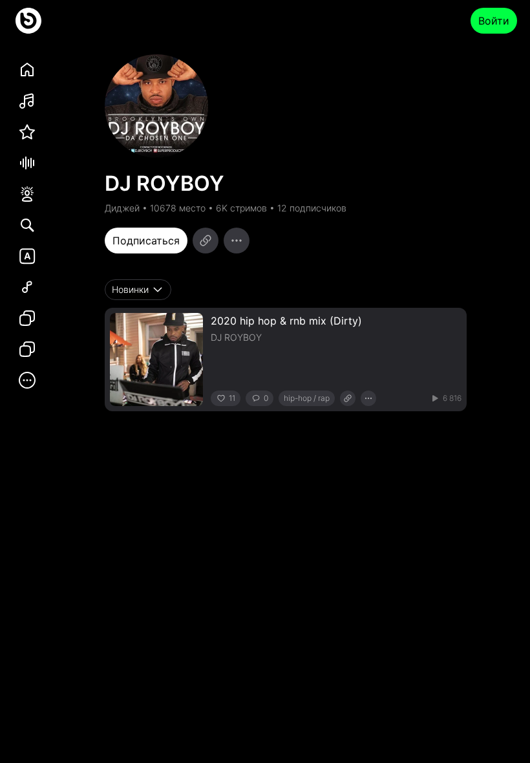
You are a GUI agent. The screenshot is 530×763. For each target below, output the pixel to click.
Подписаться (146, 240)
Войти (493, 20)
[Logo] (28, 20)
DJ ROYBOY (236, 337)
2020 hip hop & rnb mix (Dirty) (286, 320)
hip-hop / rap (307, 398)
